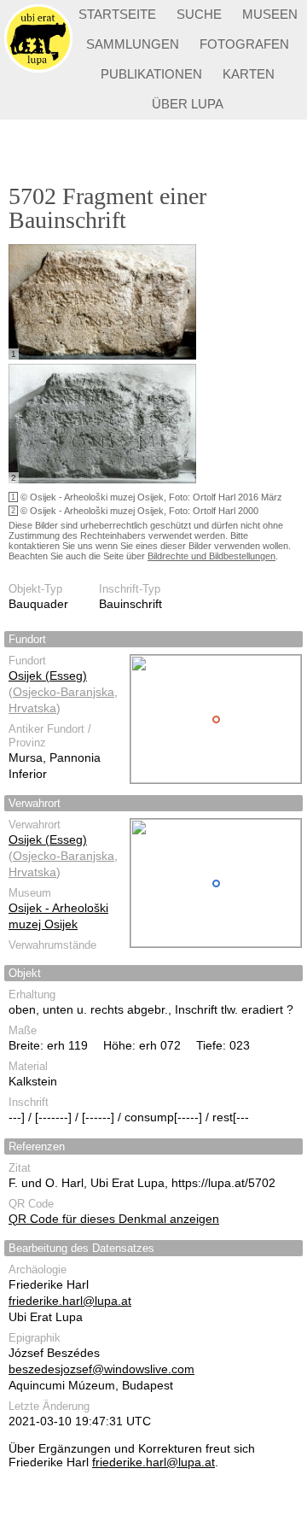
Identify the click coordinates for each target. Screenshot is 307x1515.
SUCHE (199, 14)
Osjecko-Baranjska (63, 692)
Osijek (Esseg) (48, 675)
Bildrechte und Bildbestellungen (211, 556)
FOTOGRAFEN (244, 44)
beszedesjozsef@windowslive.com (101, 1369)
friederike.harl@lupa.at (70, 1300)
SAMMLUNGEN (132, 44)
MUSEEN (270, 14)
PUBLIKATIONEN (151, 74)
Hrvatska (32, 708)
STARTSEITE (117, 14)
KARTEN (249, 74)
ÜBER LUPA (187, 104)
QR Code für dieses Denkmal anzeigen (114, 1218)
